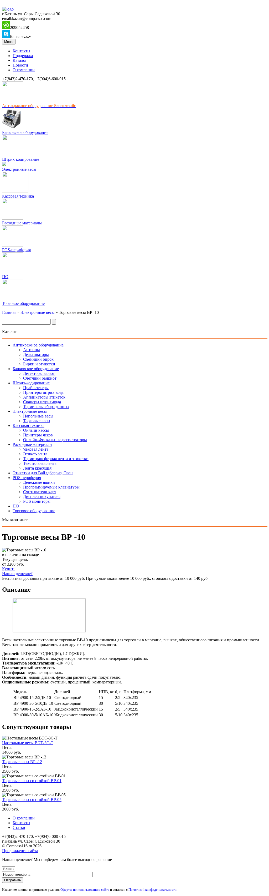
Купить (8, 569)
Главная (9, 312)
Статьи (19, 827)
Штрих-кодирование (20, 159)
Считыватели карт (39, 492)
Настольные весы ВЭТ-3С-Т (27, 743)
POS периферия (27, 477)
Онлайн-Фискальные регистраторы (55, 439)
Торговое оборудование (23, 303)
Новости (20, 65)
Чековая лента (35, 449)
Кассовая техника (18, 196)
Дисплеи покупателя (41, 496)
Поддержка (23, 55)
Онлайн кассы (36, 430)
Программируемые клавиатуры (51, 487)
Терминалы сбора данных (46, 406)
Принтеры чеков (38, 435)
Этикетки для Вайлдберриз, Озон (43, 473)
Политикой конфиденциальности (152, 890)
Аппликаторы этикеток (44, 397)
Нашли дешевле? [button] (17, 573)
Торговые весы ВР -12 (22, 761)
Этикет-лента (35, 454)
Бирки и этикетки (39, 364)
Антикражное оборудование (38, 345)
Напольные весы (38, 416)
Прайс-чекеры (36, 387)
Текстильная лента (39, 463)
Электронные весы (19, 169)
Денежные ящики (39, 482)
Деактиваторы (36, 354)
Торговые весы (36, 421)
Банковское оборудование (25, 132)
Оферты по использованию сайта (84, 890)
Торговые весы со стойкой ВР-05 (31, 799)
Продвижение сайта (20, 850)
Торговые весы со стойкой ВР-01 (31, 780)
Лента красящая (37, 468)
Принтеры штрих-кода (43, 392)
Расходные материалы (22, 223)
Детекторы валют (39, 373)
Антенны (31, 350)
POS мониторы (36, 501)
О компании (24, 70)
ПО (5, 276)
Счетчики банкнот (39, 378)
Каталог (20, 60)
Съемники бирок (38, 359)
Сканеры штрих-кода (42, 402)
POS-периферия (16, 250)
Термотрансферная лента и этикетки (56, 458)
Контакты (21, 51)
